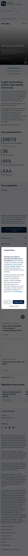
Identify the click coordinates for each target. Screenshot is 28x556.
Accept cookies (18, 302)
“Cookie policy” (18, 291)
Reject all (7, 302)
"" (15, 266)
